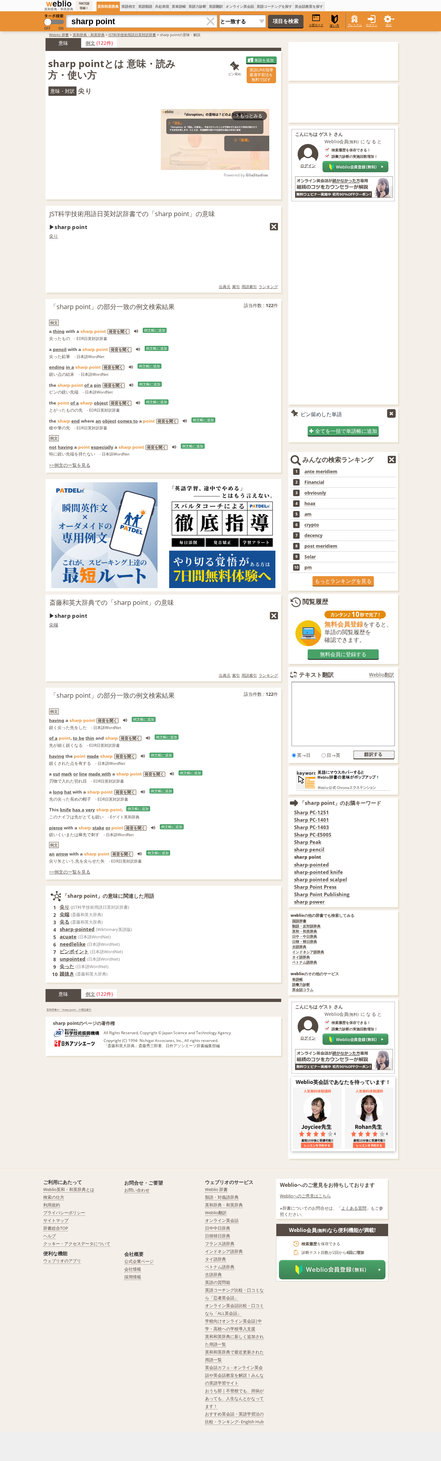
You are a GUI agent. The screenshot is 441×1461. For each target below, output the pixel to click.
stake (98, 827)
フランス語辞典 (219, 1243)
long (58, 792)
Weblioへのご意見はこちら (305, 1196)
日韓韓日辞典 (217, 1236)
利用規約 (51, 1205)
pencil (60, 349)
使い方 (334, 25)
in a (70, 367)
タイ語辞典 (301, 957)
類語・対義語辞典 (222, 1197)
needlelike (73, 944)
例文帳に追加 (154, 330)
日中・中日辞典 (304, 937)
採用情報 (132, 1277)
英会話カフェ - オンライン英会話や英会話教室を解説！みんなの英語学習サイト (234, 1375)
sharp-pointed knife (318, 872)
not (52, 447)
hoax (309, 503)
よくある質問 (353, 1208)
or (75, 773)
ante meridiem (320, 471)
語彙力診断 (301, 985)
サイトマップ (55, 1220)
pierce (56, 827)
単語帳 (297, 979)
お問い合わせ (136, 1190)
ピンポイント (74, 951)
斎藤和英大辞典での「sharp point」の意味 (111, 602)
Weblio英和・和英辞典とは (68, 1189)
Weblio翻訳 (381, 674)
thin (90, 738)
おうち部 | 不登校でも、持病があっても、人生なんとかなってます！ (234, 1398)
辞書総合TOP (55, 1228)
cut (56, 773)
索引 (236, 286)
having (65, 447)
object (101, 402)
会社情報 (132, 1269)
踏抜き (67, 973)
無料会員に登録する (343, 654)
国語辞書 (299, 921)
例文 (90, 43)
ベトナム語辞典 (304, 962)
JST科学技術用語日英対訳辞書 (132, 34)
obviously (315, 492)
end (75, 421)
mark (66, 773)
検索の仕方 (53, 1197)
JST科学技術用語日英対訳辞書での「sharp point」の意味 (132, 213)
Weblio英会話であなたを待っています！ (343, 1082)
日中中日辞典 (217, 1228)
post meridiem (320, 546)
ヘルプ (49, 1236)
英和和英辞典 (108, 6)
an (98, 421)
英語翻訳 (216, 6)
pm (308, 567)
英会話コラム (302, 990)
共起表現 (162, 6)
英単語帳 (179, 6)
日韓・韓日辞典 (304, 942)
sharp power (309, 902)
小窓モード (316, 25)
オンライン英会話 (240, 6)
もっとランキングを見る (343, 581)
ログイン (371, 25)
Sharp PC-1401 (311, 820)
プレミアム (354, 25)
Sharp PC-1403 (311, 827)
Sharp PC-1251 (311, 812)
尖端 (53, 625)
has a (78, 809)
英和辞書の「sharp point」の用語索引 (68, 1009)
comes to (128, 421)
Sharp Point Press (315, 887)
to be (78, 738)
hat (67, 792)
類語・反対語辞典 (306, 926)
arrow (62, 853)
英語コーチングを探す (274, 6)
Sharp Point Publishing (321, 894)
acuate (68, 936)
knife (65, 809)
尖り (53, 236)
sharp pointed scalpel (320, 879)
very (90, 809)
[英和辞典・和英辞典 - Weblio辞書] (59, 3)
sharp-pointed (77, 929)
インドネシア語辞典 (308, 952)
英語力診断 (197, 6)
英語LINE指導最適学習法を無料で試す (261, 74)
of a (88, 385)
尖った (67, 966)
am (308, 514)
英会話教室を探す (309, 6)
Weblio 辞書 (59, 34)
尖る (64, 921)
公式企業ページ (139, 1261)
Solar (310, 556)
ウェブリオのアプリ (62, 1261)
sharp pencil (309, 849)
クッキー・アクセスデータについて (76, 1243)
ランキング (268, 286)
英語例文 (128, 6)
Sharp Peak (307, 842)
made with (99, 773)
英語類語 (145, 6)
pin (97, 385)
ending (57, 367)
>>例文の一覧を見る (69, 465)
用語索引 (249, 286)
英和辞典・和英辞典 (89, 34)
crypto (311, 524)
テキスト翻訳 (316, 674)
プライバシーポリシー (64, 1213)
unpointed (73, 959)
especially (102, 447)
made (93, 756)
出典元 (225, 286)
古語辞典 (299, 947)
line (83, 773)
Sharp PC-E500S (312, 834)
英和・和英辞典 (304, 931)
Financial (314, 482)
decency (313, 535)
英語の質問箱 (217, 1282)
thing (59, 331)
